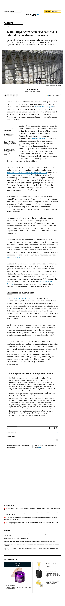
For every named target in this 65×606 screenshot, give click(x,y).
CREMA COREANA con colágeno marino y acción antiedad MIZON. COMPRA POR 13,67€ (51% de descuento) (18, 587)
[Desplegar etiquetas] (57, 440)
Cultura (8, 23)
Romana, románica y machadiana (10, 129)
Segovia (43, 440)
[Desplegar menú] (5, 15)
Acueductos (49, 440)
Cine (5, 27)
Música (9, 27)
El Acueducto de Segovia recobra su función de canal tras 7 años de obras (10, 143)
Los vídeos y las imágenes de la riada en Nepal (16, 538)
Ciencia (38, 440)
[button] (32, 67)
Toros (52, 27)
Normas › (56, 432)
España (30, 440)
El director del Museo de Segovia (20, 298)
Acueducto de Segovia (44, 107)
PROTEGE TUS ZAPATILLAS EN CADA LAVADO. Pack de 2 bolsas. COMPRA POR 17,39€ (53, 582)
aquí (39, 447)
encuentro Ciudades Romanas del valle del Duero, (27, 172)
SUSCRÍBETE (47, 11)
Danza (25, 27)
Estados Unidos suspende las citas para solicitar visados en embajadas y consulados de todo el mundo (30, 541)
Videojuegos (47, 27)
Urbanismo (24, 440)
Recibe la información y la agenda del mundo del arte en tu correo (24, 428)
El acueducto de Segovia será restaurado (9, 136)
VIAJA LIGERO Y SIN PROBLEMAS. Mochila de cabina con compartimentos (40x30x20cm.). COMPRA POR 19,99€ (53, 574)
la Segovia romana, (37, 138)
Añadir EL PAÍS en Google (54, 95)
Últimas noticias (9, 505)
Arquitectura (36, 27)
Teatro (13, 27)
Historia (30, 27)
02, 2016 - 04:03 (34, 91)
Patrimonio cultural (11, 440)
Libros (17, 27)
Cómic (41, 27)
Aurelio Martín (32, 89)
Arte (21, 27)
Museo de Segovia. (14, 257)
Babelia (57, 27)
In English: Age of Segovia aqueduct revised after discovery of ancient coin (10, 152)
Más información (11, 447)
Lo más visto (7, 530)
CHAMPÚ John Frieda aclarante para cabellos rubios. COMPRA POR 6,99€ (53, 565)
